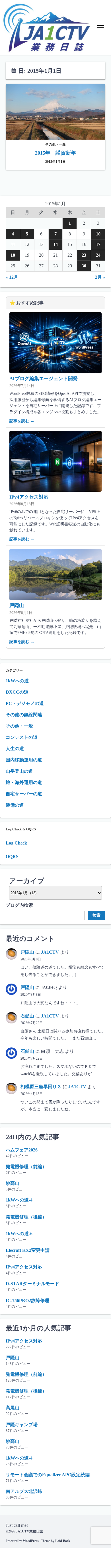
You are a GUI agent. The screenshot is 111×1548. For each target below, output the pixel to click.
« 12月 (12, 277)
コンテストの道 (22, 737)
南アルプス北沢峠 (24, 1491)
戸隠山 (16, 605)
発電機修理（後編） (26, 1216)
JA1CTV (50, 952)
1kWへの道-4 (19, 1200)
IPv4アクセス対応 (28, 497)
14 (55, 244)
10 (98, 233)
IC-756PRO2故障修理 (27, 1300)
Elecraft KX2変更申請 (28, 1250)
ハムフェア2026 (22, 1150)
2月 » (100, 277)
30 (84, 265)
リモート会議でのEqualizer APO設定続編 (48, 1474)
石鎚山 (27, 1016)
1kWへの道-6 (19, 1233)
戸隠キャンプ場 (22, 1424)
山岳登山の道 (19, 771)
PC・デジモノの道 (25, 703)
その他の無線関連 (24, 714)
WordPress (31, 1541)
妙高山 (12, 1183)
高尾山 (12, 1407)
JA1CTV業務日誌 (29, 1531)
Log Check (16, 843)
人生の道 (15, 748)
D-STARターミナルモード (32, 1283)
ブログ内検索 (19, 905)
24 (98, 255)
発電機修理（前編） (26, 1166)
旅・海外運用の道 (24, 782)
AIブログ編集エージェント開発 (43, 378)
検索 (96, 915)
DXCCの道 (17, 692)
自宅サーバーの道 (24, 793)
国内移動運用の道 (24, 759)
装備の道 (15, 805)
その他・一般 (19, 726)
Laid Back (62, 1541)
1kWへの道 (17, 680)
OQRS (12, 856)
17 (98, 244)
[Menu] (100, 27)
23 (84, 255)
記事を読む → (21, 421)
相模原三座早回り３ (40, 1086)
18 (13, 255)
